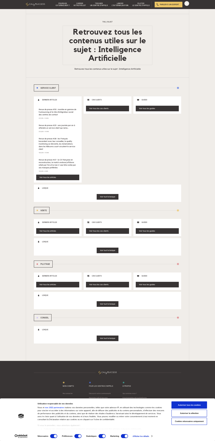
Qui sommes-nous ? (130, 393)
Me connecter (68, 393)
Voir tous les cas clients (98, 108)
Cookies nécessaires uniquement (189, 421)
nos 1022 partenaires (54, 407)
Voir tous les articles (47, 177)
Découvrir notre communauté (100, 393)
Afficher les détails (141, 436)
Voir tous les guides (147, 108)
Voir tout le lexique (107, 197)
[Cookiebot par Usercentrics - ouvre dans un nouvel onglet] (21, 436)
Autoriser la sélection (189, 413)
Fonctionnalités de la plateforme (135, 398)
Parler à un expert (169, 4)
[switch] (77, 436)
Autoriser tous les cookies (189, 405)
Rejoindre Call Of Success (98, 398)
